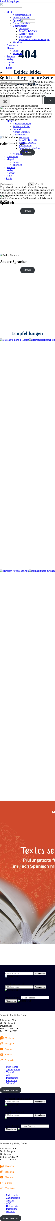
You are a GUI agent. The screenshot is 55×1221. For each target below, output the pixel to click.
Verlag (10, 59)
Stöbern (27, 211)
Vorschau (17, 42)
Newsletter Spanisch (14, 984)
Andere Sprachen (21, 23)
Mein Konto (12, 1067)
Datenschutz (12, 1077)
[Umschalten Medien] (53, 121)
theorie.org (24, 28)
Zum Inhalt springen (10, 1)
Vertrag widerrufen (10, 1090)
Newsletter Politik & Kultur (18, 970)
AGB (8, 1075)
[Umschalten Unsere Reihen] (53, 134)
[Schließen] (5, 101)
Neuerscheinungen (22, 15)
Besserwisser (25, 36)
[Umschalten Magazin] (53, 159)
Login (9, 67)
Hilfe (9, 65)
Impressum (11, 1080)
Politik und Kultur (21, 17)
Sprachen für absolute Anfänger (34, 39)
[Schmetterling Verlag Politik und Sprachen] (27, 5)
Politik (16, 50)
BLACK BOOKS (28, 31)
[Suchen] (1, 78)
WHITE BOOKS (27, 34)
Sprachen (17, 53)
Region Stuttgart (12, 997)
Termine (11, 56)
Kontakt (11, 62)
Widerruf (10, 1083)
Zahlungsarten (13, 1069)
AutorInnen (12, 45)
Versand (10, 1072)
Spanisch (17, 20)
